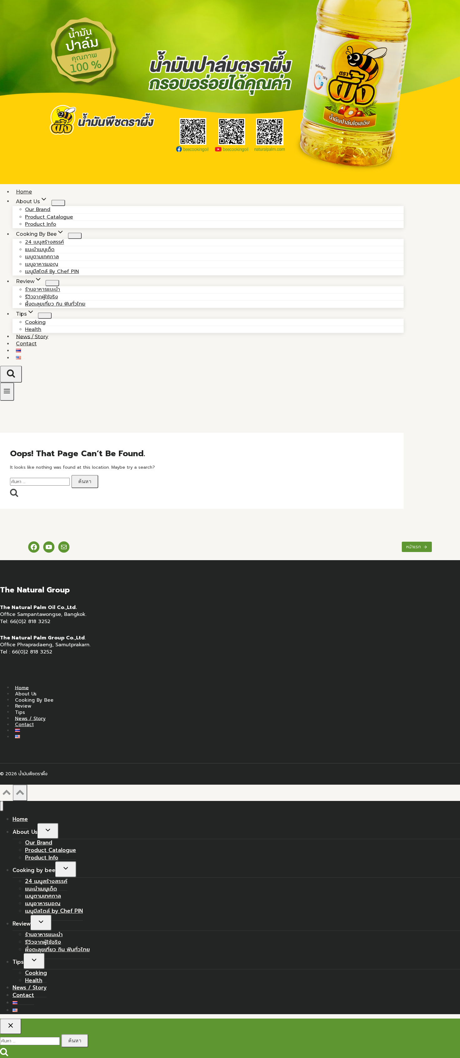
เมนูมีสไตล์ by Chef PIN (52, 271)
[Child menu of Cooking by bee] (75, 236)
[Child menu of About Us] (58, 203)
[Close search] (10, 1026)
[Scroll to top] (6, 794)
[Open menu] (7, 391)
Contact (26, 344)
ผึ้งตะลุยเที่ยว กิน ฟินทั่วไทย (55, 304)
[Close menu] (1, 806)
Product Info (41, 858)
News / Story (30, 718)
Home (22, 687)
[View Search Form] (11, 374)
